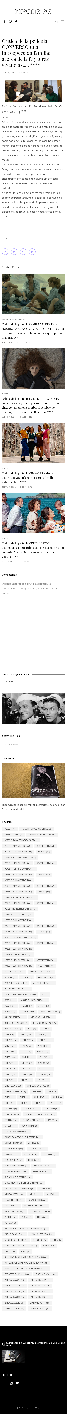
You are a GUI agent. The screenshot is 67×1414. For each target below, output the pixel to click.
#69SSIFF (6, 394)
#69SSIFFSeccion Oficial (13, 319)
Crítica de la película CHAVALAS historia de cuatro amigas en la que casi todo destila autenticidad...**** (29, 477)
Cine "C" (8, 238)
